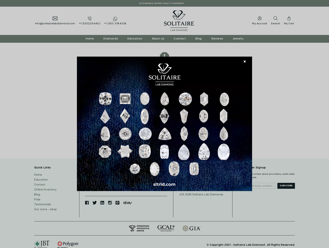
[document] (164, 124)
